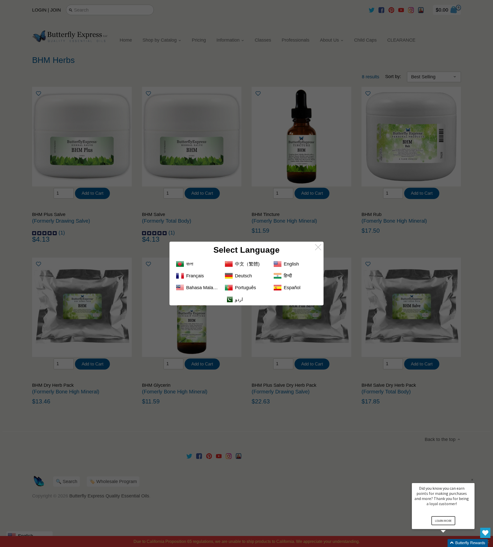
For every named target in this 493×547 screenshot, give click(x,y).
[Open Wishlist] (485, 533)
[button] (449, 543)
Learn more (443, 521)
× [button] (472, 479)
